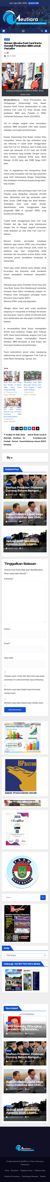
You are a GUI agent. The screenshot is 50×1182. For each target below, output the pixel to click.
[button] (42, 31)
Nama (7, 629)
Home (7, 1170)
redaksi (30, 1033)
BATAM (7, 39)
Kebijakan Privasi (26, 1170)
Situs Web (8, 658)
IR (8, 53)
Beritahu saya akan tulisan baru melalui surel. (23, 703)
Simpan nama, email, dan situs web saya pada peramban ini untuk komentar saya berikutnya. (24, 678)
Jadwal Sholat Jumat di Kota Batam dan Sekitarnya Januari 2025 (35, 438)
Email (7, 643)
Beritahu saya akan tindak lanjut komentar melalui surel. (22, 691)
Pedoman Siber (39, 1170)
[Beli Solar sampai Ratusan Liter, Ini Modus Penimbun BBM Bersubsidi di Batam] (12, 403)
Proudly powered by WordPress (18, 1161)
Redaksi (43, 1176)
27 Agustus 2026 (15, 1033)
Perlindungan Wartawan (30, 1176)
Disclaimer (14, 1170)
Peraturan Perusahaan (12, 1176)
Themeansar (25, 1164)
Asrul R (25, 495)
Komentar (9, 579)
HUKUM (9, 1023)
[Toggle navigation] (23, 31)
